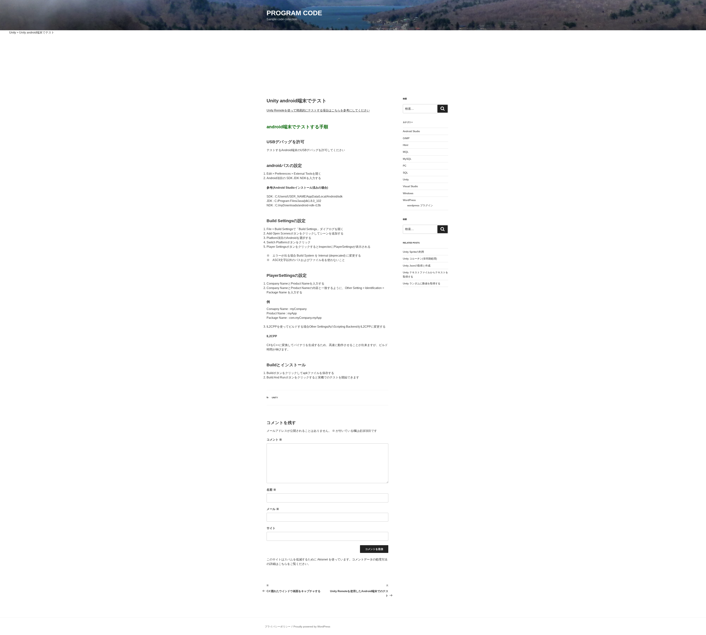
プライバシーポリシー (277, 626)
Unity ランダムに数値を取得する (421, 283)
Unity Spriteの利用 (413, 251)
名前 (271, 489)
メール (273, 509)
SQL (405, 172)
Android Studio (411, 131)
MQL (406, 151)
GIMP (406, 138)
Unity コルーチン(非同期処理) (420, 258)
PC (404, 165)
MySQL (407, 158)
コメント (274, 439)
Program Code (294, 13)
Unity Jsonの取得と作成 (416, 265)
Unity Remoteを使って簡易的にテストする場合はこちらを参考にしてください (318, 110)
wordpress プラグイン (420, 205)
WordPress (409, 200)
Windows (408, 193)
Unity (275, 397)
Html (405, 145)
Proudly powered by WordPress (311, 626)
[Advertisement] (353, 62)
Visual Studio (410, 186)
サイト (271, 528)
